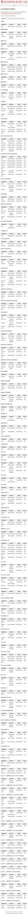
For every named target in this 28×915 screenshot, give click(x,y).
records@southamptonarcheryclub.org (11, 13)
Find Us (12, 911)
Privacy (16, 911)
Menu (14, 5)
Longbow (16, 18)
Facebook (21, 911)
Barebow (22, 18)
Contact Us (7, 911)
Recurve (4, 18)
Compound (10, 18)
